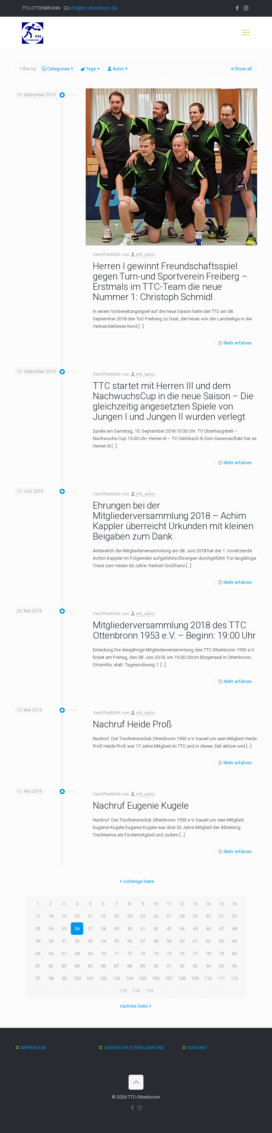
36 (77, 928)
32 (234, 916)
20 (77, 916)
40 (129, 928)
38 (103, 928)
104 (129, 978)
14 (208, 903)
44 (182, 928)
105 (142, 978)
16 (234, 903)
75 (168, 953)
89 (142, 966)
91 (168, 966)
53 (90, 941)
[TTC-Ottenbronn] (32, 33)
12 (182, 903)
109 (195, 978)
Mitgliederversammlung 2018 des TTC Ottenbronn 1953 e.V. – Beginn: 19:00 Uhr (174, 630)
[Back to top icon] (136, 1082)
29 (195, 916)
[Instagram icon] (246, 8)
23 (116, 916)
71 (116, 953)
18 (51, 916)
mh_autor (145, 254)
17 (37, 916)
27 (168, 916)
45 (195, 928)
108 (182, 978)
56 (129, 941)
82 (51, 966)
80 (234, 953)
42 (155, 928)
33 (37, 928)
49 (37, 941)
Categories (58, 68)
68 (77, 953)
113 (123, 990)
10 (155, 903)
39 (116, 928)
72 (129, 953)
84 (77, 966)
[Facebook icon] (237, 8)
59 (168, 941)
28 (182, 916)
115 (149, 990)
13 (195, 903)
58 (155, 941)
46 (208, 928)
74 (155, 953)
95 (221, 966)
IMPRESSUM (33, 1047)
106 (155, 978)
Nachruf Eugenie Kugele (141, 805)
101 (90, 978)
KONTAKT (198, 1047)
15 (221, 903)
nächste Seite (134, 1006)
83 (64, 966)
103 (116, 978)
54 (103, 941)
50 (51, 941)
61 (195, 941)
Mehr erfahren (237, 343)
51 (64, 941)
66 (51, 953)
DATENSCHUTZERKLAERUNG (134, 1047)
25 (142, 916)
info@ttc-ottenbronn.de (93, 8)
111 (221, 978)
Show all (243, 68)
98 (51, 978)
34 (51, 928)
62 (208, 941)
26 (155, 916)
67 (64, 953)
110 (208, 978)
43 (168, 928)
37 (90, 928)
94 (208, 966)
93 (195, 966)
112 (234, 978)
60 (182, 941)
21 (90, 916)
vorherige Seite (138, 881)
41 (142, 928)
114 (136, 990)
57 (142, 941)
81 (37, 966)
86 (103, 966)
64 (234, 941)
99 (64, 978)
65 (37, 953)
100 (77, 978)
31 (221, 916)
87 (116, 966)
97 (37, 978)
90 (155, 966)
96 (234, 966)
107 (168, 978)
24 (129, 916)
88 (129, 966)
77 (195, 953)
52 (77, 941)
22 (103, 916)
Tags (91, 68)
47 (221, 928)
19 (64, 916)
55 (116, 941)
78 (208, 953)
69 (90, 953)
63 (221, 941)
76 (182, 953)
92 (182, 966)
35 (64, 928)
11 (168, 903)
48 (234, 928)
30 (208, 916)
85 (90, 966)
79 (221, 953)
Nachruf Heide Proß (132, 724)
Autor (118, 68)
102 (103, 978)
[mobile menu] (246, 33)
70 (103, 953)
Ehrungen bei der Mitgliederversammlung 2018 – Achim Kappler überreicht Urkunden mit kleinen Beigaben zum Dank (173, 521)
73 (142, 953)
